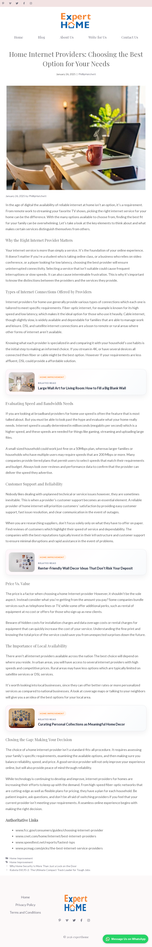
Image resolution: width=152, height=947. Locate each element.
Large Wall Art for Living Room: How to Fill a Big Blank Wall (82, 388)
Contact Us (129, 37)
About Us (67, 37)
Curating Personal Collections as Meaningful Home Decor (81, 724)
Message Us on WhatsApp (128, 939)
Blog (41, 37)
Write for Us (97, 37)
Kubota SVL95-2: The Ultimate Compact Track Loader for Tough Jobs (50, 869)
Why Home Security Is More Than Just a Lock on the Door (43, 866)
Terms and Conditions (25, 912)
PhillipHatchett (87, 74)
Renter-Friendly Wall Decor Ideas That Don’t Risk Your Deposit (85, 568)
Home (18, 37)
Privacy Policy (25, 905)
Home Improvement (21, 858)
